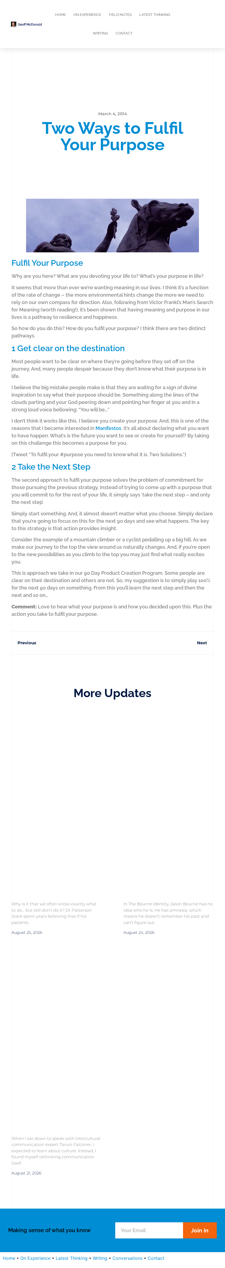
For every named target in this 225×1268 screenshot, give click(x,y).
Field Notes (120, 15)
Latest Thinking (154, 15)
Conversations (127, 1258)
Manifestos (108, 428)
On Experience (87, 15)
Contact (124, 33)
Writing (100, 33)
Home (60, 15)
